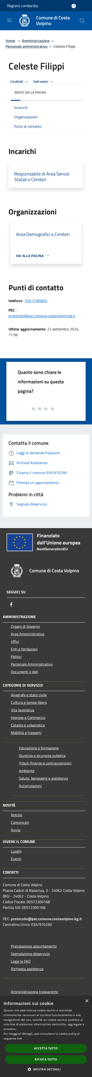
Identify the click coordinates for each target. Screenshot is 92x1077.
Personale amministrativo (26, 46)
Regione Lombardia (22, 6)
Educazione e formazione (39, 748)
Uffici (15, 641)
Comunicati (20, 822)
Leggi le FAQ (21, 961)
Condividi (17, 81)
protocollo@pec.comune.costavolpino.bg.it (41, 316)
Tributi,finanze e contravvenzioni (45, 763)
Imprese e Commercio (28, 717)
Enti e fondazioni (24, 649)
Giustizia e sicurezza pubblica (42, 755)
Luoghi (16, 851)
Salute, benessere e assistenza (43, 778)
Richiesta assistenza (27, 969)
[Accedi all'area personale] (73, 6)
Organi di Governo (25, 626)
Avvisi (16, 830)
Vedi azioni (41, 81)
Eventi (16, 859)
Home (10, 40)
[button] (46, 1069)
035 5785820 (36, 300)
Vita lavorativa (22, 710)
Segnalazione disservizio (30, 954)
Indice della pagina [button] (30, 92)
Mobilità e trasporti (26, 732)
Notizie (16, 815)
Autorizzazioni (30, 786)
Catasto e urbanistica (28, 725)
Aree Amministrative (27, 634)
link (19, 1038)
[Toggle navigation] (9, 20)
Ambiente (26, 771)
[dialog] (46, 1036)
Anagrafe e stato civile (29, 695)
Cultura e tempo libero (29, 702)
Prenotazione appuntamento (34, 946)
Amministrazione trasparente (34, 992)
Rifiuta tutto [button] (46, 1059)
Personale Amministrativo (32, 664)
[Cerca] (82, 21)
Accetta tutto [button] (46, 1048)
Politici (16, 656)
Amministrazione (36, 40)
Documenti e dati (24, 672)
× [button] (86, 1001)
